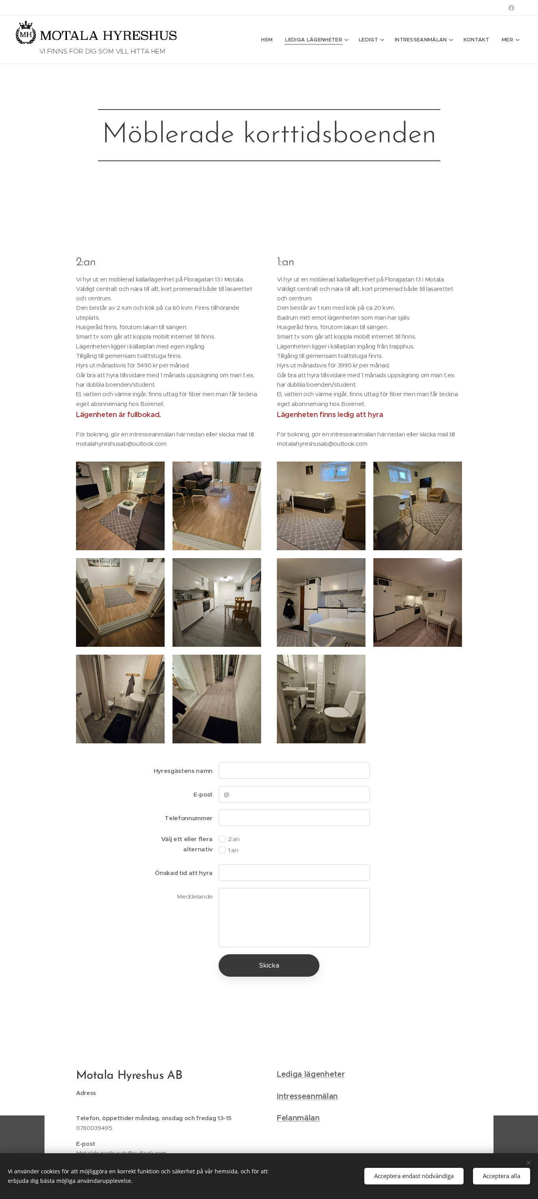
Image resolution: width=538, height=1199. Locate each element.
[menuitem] (269, 40)
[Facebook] (511, 8)
